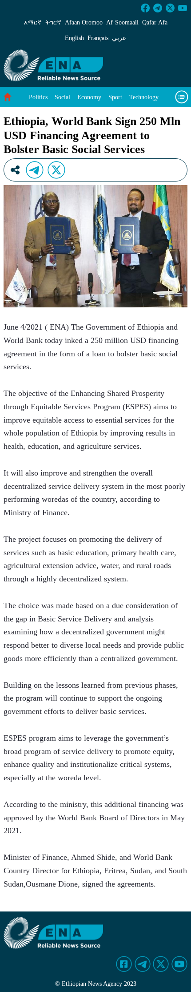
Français (98, 38)
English (74, 38)
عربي (119, 38)
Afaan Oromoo (84, 22)
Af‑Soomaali (122, 22)
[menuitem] (38, 97)
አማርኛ (33, 22)
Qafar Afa (154, 22)
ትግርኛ (53, 22)
